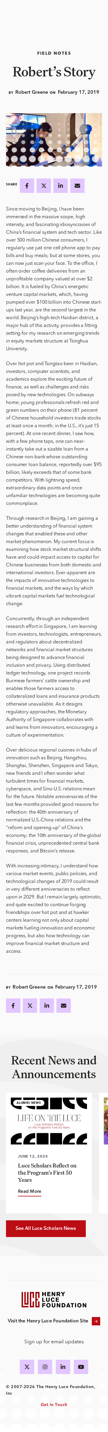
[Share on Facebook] (27, 186)
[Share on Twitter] (44, 186)
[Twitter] (27, 1367)
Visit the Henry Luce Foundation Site (48, 1321)
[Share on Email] (77, 186)
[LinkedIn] (63, 1367)
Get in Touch (54, 1405)
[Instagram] (45, 1367)
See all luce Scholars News (46, 1228)
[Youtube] (81, 1367)
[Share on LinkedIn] (60, 186)
